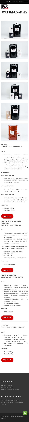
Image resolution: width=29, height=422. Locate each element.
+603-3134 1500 (8, 385)
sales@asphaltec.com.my (22, 1)
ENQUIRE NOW (7, 216)
